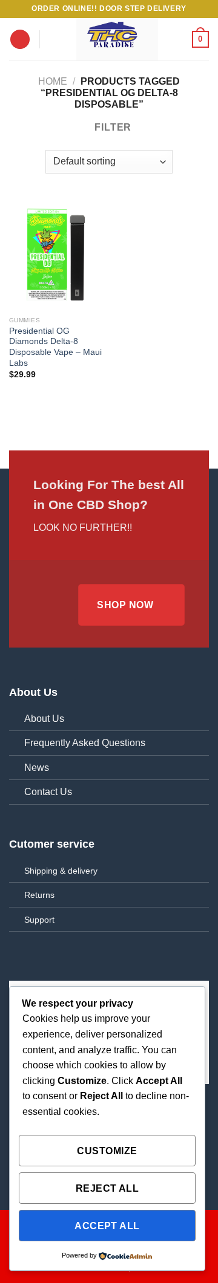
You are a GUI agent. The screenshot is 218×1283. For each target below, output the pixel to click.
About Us (44, 718)
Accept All (107, 1226)
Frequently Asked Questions (84, 743)
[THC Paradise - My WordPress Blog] (117, 39)
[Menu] (20, 40)
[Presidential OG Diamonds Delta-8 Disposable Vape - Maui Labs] (56, 254)
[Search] (53, 39)
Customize (107, 1151)
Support (39, 919)
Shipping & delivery (60, 870)
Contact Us (48, 792)
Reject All (107, 1188)
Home (52, 81)
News (36, 767)
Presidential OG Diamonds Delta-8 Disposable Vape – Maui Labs (55, 347)
